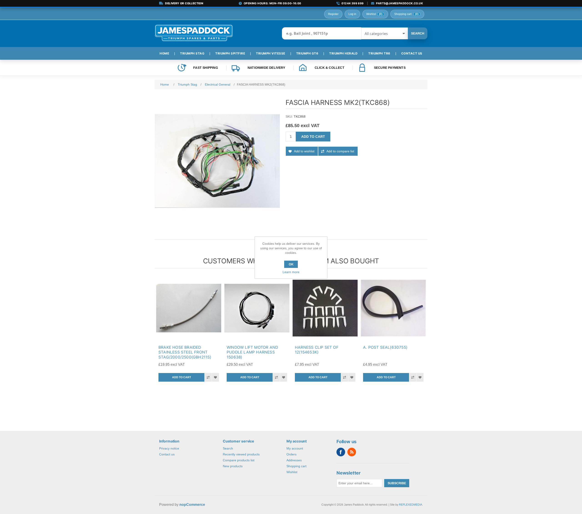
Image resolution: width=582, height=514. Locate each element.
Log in (352, 14)
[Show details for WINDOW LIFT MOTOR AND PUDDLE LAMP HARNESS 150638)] (256, 308)
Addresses (294, 460)
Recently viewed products (241, 454)
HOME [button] (164, 53)
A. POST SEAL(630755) (385, 347)
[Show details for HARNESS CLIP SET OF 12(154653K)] (325, 308)
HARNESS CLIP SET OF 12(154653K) (317, 349)
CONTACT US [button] (411, 53)
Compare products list (238, 460)
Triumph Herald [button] (343, 53)
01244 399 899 (352, 3)
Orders (291, 454)
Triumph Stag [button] (192, 53)
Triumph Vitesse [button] (270, 53)
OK (291, 264)
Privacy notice (169, 448)
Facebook (340, 452)
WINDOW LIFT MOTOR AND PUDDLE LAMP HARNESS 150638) (252, 352)
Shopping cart (296, 466)
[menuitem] (166, 53)
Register (333, 14)
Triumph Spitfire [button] (230, 53)
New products (233, 466)
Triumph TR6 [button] (379, 53)
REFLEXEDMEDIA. (411, 504)
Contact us (167, 454)
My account (294, 448)
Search (417, 33)
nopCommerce (192, 505)
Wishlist (291, 472)
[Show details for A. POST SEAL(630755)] (393, 308)
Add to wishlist (304, 151)
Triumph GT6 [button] (307, 53)
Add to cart (313, 136)
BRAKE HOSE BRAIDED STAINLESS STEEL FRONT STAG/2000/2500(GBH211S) (184, 352)
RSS (351, 452)
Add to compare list (340, 151)
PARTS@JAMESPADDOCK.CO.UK (399, 3)
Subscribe (397, 483)
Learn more (291, 272)
